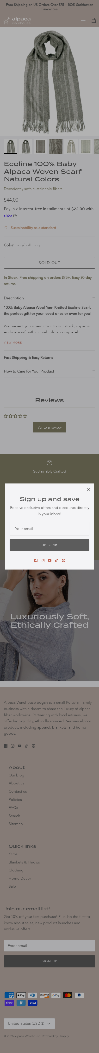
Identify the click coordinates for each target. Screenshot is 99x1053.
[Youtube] (49, 560)
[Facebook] (35, 560)
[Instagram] (42, 560)
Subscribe (49, 545)
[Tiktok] (56, 560)
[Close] (88, 489)
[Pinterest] (63, 560)
